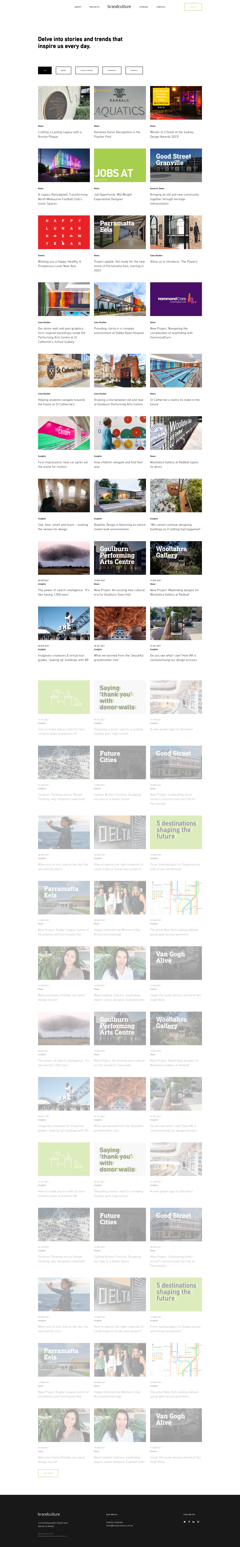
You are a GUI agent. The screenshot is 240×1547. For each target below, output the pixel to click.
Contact (160, 7)
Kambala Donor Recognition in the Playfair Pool (117, 134)
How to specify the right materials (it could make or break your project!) (118, 858)
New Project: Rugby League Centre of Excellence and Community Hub (63, 924)
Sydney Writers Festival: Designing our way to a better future (117, 788)
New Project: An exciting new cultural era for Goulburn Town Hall (119, 592)
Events (41, 255)
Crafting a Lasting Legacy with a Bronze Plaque (60, 134)
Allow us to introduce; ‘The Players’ (174, 261)
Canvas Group (48, 1534)
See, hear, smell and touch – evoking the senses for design (63, 527)
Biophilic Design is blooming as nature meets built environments (120, 527)
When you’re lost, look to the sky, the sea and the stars (63, 858)
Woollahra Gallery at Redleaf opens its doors (174, 464)
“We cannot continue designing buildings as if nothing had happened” (175, 527)
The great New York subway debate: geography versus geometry (174, 924)
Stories (144, 7)
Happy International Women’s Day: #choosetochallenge (117, 924)
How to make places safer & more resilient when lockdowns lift (61, 723)
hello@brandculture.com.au (119, 1525)
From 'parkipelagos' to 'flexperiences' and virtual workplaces (175, 858)
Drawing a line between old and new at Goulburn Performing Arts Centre (118, 402)
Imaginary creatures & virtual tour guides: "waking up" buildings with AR (63, 658)
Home (110, 6)
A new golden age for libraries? (171, 721)
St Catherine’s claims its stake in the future (175, 402)
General (154, 188)
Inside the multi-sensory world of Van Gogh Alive (175, 989)
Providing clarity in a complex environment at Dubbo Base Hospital (119, 331)
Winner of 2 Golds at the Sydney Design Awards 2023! (172, 134)
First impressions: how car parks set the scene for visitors (63, 464)
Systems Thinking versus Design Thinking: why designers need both (61, 788)
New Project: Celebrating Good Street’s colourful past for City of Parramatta (172, 790)
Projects (95, 7)
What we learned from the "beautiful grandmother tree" (118, 658)
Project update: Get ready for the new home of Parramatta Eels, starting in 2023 (119, 266)
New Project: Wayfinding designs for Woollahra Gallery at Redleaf (174, 592)
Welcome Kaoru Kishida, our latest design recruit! (61, 989)
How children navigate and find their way (118, 464)
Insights (42, 456)
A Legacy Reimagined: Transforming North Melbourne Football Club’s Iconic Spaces (63, 199)
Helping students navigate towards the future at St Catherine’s (61, 402)
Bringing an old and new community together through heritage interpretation (174, 199)
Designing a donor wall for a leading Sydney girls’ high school (118, 723)
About (78, 7)
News (40, 126)
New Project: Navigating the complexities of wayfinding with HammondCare (171, 333)
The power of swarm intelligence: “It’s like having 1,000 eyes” (63, 592)
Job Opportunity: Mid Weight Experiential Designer (113, 197)
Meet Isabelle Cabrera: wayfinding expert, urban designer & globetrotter (119, 989)
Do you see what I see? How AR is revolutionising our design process (173, 658)
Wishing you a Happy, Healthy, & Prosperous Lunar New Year (59, 264)
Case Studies (156, 255)
